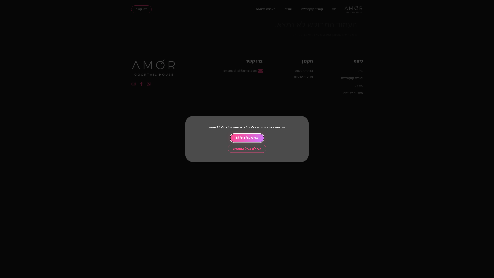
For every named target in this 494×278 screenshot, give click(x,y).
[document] (247, 139)
